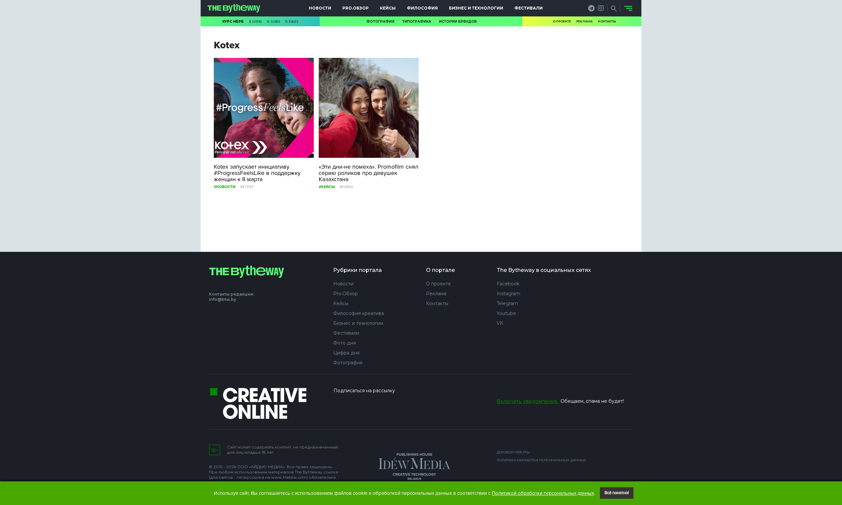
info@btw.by (222, 299)
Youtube (506, 313)
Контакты (607, 21)
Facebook (508, 284)
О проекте (562, 21)
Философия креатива (358, 313)
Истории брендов (458, 21)
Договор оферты (513, 452)
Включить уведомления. (527, 401)
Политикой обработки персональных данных (543, 493)
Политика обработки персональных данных (541, 460)
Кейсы (388, 8)
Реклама (584, 21)
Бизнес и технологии (476, 8)
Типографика (416, 21)
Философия (422, 8)
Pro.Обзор (355, 8)
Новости (320, 8)
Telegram (507, 303)
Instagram (508, 294)
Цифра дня (346, 353)
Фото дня (344, 343)
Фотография (380, 21)
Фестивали (528, 8)
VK (500, 323)
